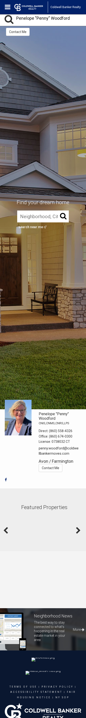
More (77, 629)
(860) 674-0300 (60, 436)
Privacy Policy (57, 686)
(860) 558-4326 (60, 431)
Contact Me (18, 32)
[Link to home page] (31, 7)
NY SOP (62, 697)
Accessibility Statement (36, 692)
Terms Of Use (23, 686)
